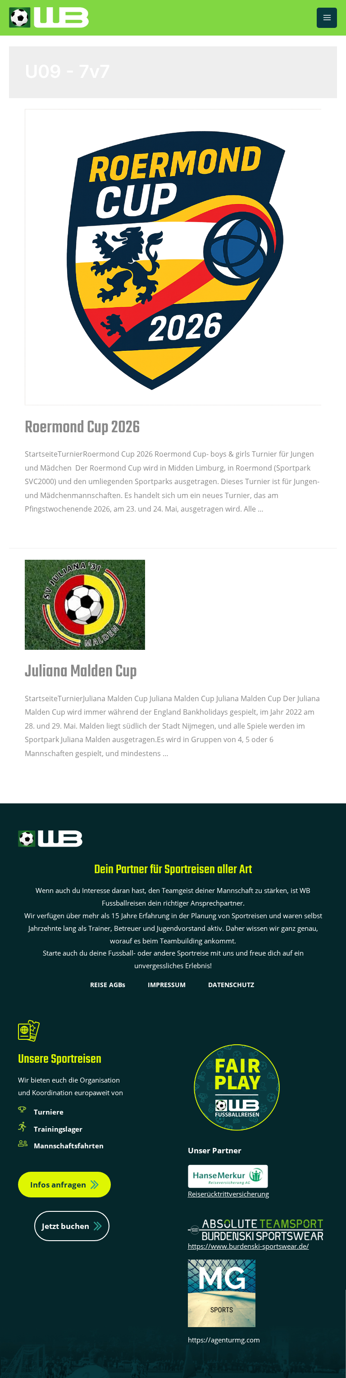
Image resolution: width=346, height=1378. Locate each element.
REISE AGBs (107, 984)
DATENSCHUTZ (231, 984)
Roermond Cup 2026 (82, 428)
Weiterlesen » (48, 530)
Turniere (49, 1111)
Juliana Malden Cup (81, 672)
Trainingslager (58, 1128)
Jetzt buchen (65, 1226)
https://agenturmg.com (224, 1339)
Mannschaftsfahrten (69, 1145)
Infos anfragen (58, 1184)
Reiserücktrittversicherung (228, 1193)
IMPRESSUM (167, 984)
